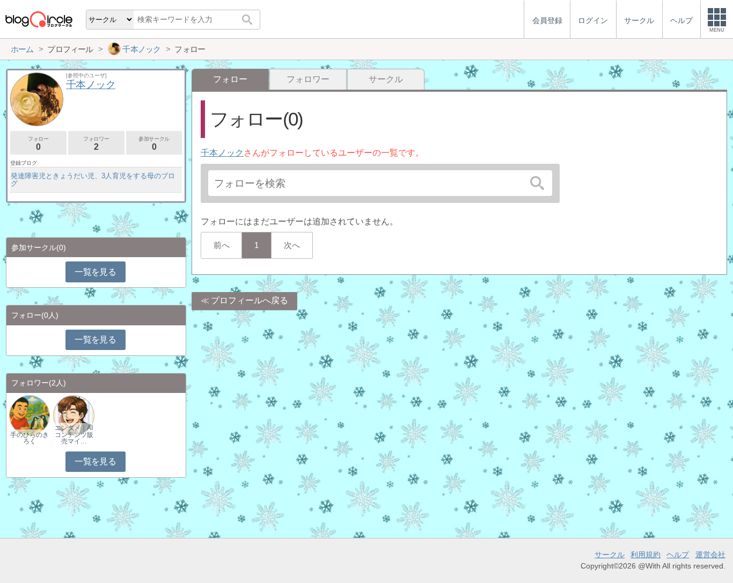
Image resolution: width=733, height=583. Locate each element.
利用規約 (646, 554)
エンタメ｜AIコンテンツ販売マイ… (74, 434)
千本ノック (222, 152)
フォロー (38, 143)
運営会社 (710, 554)
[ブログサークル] (38, 19)
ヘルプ (677, 554)
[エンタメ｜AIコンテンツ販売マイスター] (73, 415)
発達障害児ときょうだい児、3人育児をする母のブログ (93, 179)
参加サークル (154, 143)
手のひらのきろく (29, 438)
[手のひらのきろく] (29, 415)
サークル (386, 79)
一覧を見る (95, 271)
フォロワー (308, 79)
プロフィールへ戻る (249, 300)
